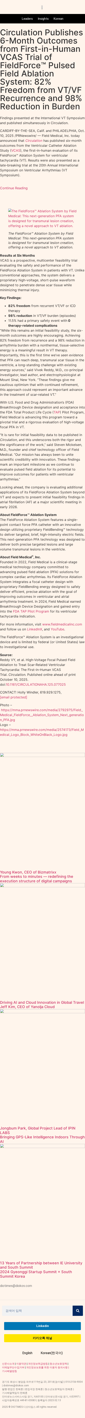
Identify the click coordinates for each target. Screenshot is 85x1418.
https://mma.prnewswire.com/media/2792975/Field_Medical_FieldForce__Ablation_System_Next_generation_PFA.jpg (42, 715)
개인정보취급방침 (38, 1363)
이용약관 (21, 1363)
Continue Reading (14, 188)
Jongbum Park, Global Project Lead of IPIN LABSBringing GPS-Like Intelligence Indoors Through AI (42, 1135)
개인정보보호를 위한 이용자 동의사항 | (47, 1367)
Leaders (27, 19)
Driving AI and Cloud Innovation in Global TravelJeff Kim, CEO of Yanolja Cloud (42, 1004)
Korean (58, 19)
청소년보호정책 (58, 1363)
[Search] (78, 1311)
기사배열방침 (9, 1371)
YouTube (57, 629)
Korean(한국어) (52, 1353)
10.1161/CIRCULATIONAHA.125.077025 (36, 684)
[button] (42, 226)
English (27, 1353)
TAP (57, 412)
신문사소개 (8, 1363)
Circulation (33, 140)
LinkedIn (33, 629)
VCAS (15, 150)
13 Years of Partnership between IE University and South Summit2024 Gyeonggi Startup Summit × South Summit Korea (41, 1269)
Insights (43, 19)
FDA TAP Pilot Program (31, 611)
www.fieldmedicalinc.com (62, 624)
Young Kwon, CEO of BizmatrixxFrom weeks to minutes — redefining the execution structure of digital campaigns (36, 876)
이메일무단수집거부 (13, 1367)
